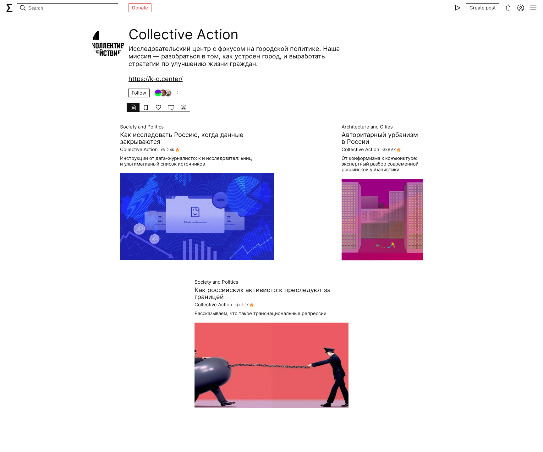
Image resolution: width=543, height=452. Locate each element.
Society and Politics (142, 127)
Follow (139, 93)
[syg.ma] (9, 8)
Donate (140, 8)
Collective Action (139, 149)
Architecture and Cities (367, 127)
